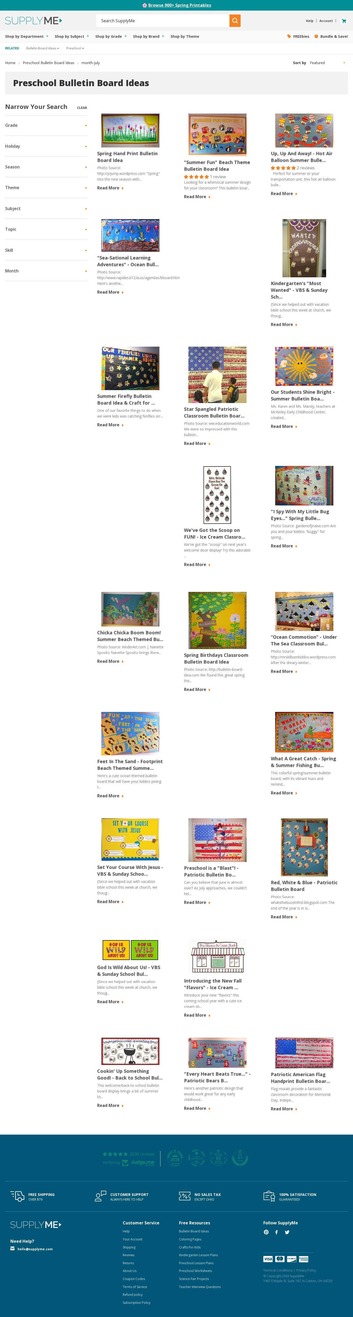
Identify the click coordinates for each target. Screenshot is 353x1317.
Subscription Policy (136, 1302)
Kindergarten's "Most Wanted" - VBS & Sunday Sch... (299, 290)
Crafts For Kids (190, 1247)
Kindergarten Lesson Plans (198, 1255)
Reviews (128, 1255)
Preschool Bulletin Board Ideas (48, 62)
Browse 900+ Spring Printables (179, 5)
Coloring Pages (190, 1239)
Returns (128, 1263)
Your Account (132, 1239)
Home (10, 62)
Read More (108, 188)
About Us (129, 1271)
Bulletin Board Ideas (194, 1231)
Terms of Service (135, 1287)
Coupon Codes (134, 1279)
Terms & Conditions (278, 1270)
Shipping (129, 1247)
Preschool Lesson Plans (196, 1263)
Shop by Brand (146, 36)
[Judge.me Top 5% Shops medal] (240, 1158)
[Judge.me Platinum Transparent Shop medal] (196, 1158)
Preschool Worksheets (195, 1271)
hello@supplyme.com (35, 1249)
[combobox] (163, 20)
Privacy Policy (306, 1270)
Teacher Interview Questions (200, 1287)
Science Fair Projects (194, 1279)
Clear (82, 107)
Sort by (299, 62)
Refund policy (133, 1294)
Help (126, 1231)
